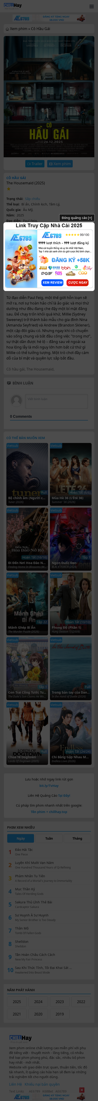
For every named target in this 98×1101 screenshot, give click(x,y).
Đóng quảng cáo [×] (77, 218)
